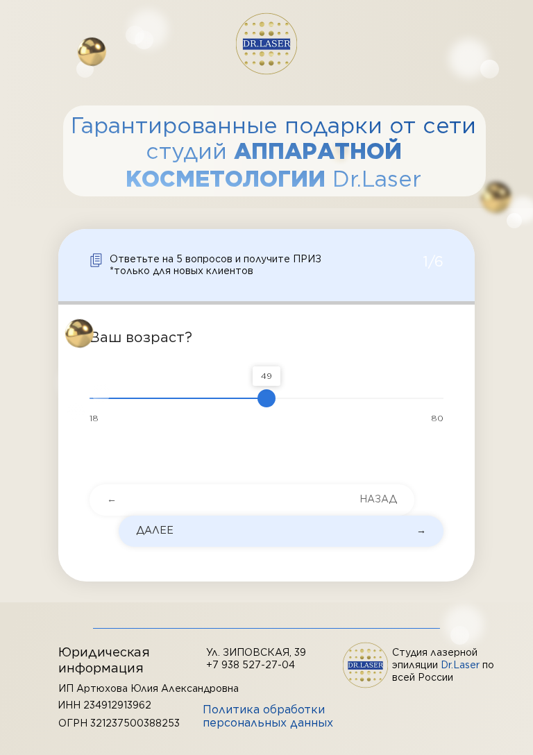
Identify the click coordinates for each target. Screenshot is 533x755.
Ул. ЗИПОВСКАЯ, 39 (256, 652)
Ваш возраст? (141, 337)
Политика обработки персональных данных (268, 716)
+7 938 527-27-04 (250, 664)
